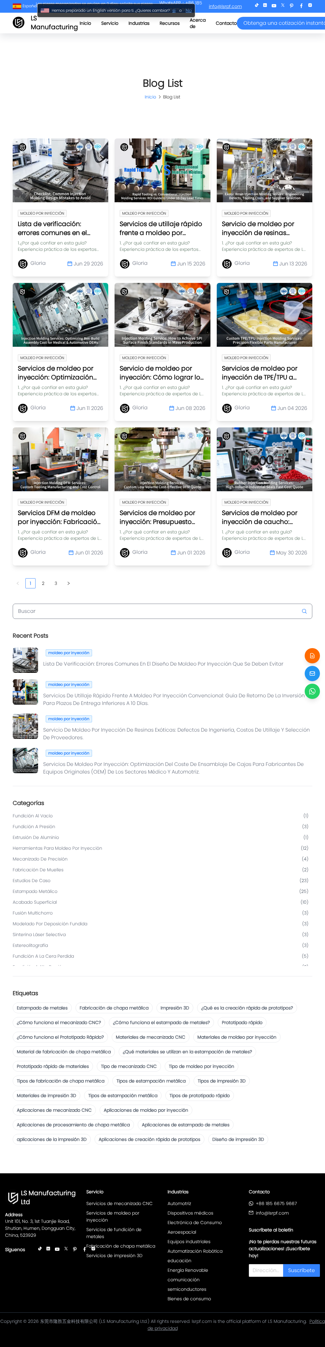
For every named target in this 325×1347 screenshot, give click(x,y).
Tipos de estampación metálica (151, 1081)
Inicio (85, 23)
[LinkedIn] (265, 6)
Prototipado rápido (242, 1022)
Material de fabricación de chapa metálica (64, 1052)
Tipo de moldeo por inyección (201, 1066)
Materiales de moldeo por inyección (236, 1037)
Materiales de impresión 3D (46, 1095)
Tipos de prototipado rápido (199, 1095)
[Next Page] (68, 583)
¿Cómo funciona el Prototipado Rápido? (60, 1037)
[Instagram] (310, 6)
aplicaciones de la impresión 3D (52, 1139)
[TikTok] (257, 6)
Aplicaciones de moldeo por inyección (146, 1110)
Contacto (226, 23)
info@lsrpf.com (225, 6)
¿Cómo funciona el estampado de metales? (161, 1022)
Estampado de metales (42, 1008)
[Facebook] (301, 6)
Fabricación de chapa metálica (114, 1008)
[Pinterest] (292, 6)
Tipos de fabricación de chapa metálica (60, 1081)
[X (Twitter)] (283, 6)
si (174, 10)
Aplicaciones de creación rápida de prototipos (149, 1139)
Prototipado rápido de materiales (53, 1066)
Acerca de (198, 23)
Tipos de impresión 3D (222, 1081)
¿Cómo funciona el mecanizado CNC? (59, 1022)
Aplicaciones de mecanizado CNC (54, 1110)
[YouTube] (274, 6)
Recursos (170, 23)
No (189, 10)
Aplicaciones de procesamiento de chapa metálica (73, 1125)
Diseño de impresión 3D (238, 1139)
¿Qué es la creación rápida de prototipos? (247, 1008)
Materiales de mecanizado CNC (150, 1037)
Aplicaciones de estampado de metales (185, 1125)
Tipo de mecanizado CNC (129, 1066)
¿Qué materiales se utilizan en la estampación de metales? (187, 1052)
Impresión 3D (175, 1008)
